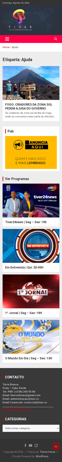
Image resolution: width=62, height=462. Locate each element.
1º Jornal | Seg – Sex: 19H (23, 313)
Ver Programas (17, 179)
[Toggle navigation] (7, 39)
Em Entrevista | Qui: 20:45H (24, 267)
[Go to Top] (56, 446)
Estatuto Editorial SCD (16, 409)
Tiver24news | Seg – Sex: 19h (25, 222)
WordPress (42, 456)
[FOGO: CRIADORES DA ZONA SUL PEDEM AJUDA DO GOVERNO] (31, 83)
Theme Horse (47, 451)
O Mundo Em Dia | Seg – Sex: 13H (28, 358)
